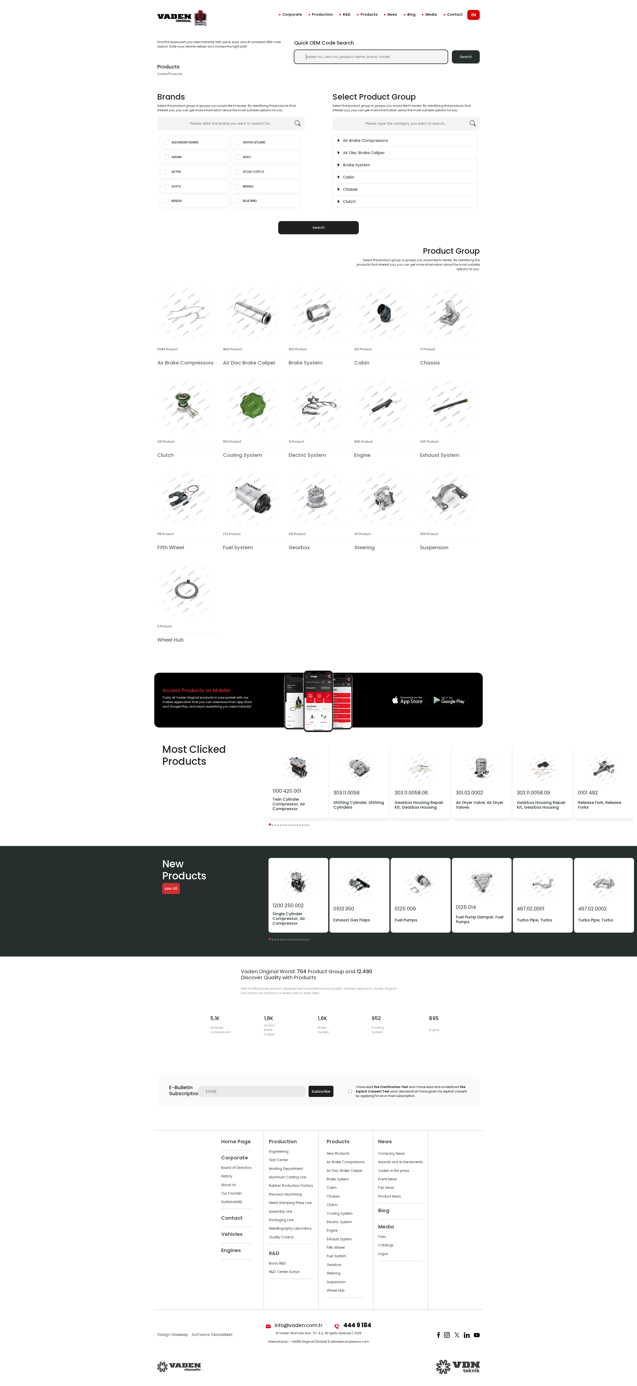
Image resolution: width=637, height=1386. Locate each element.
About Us (228, 1185)
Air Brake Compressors (346, 1162)
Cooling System (340, 1213)
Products (369, 14)
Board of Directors (236, 1167)
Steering (333, 1273)
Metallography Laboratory (290, 1228)
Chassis (333, 1196)
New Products (338, 1153)
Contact (455, 14)
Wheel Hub (336, 1290)
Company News (391, 1153)
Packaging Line (281, 1220)
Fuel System (336, 1256)
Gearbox (334, 1265)
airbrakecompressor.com (349, 1341)
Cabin (332, 1187)
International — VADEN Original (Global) (297, 1341)
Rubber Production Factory (291, 1185)
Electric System (339, 1222)
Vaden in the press (393, 1170)
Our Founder (231, 1193)
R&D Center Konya (284, 1271)
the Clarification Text (391, 1087)
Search (466, 56)
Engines (231, 1250)
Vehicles (232, 1234)
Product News (389, 1196)
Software (212, 1334)
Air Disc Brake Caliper (345, 1170)
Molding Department (286, 1168)
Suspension (336, 1282)
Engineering (278, 1151)
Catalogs (385, 1245)
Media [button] (431, 14)
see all (171, 889)
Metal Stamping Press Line (290, 1203)
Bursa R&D (277, 1263)
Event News (387, 1179)
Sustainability (231, 1202)
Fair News (386, 1187)
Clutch (332, 1205)
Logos (383, 1254)
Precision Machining (285, 1194)
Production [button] (322, 14)
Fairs (382, 1236)
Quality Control (281, 1237)
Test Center (278, 1160)
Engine (332, 1230)
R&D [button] (347, 14)
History (226, 1176)
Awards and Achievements (400, 1162)
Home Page (236, 1142)
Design (172, 1334)
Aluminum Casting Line (287, 1177)
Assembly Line (280, 1211)
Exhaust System (339, 1239)
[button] (270, 824)
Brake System (338, 1179)
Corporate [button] (292, 14)
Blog (411, 14)
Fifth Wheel (336, 1247)
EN (473, 15)
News (392, 14)
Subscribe (321, 1091)
